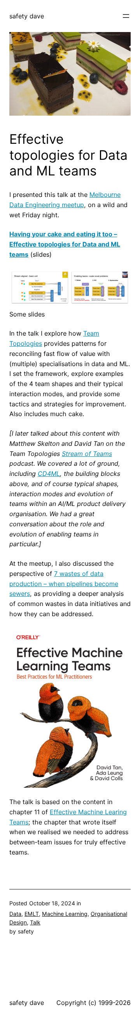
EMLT (31, 913)
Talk (35, 922)
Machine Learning (65, 913)
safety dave (26, 16)
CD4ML (49, 473)
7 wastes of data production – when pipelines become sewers (63, 584)
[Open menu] (126, 16)
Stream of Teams (87, 454)
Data (15, 913)
